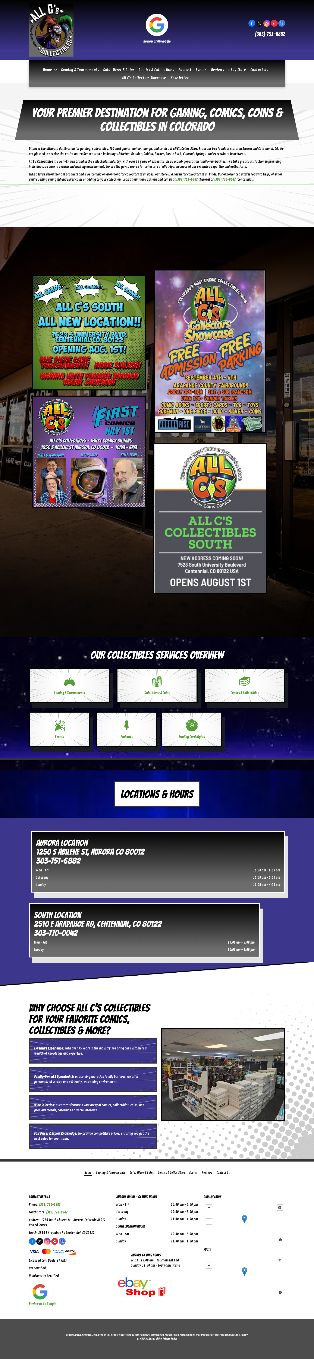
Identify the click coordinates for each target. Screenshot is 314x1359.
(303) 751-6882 (270, 34)
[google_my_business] (281, 24)
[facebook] (251, 24)
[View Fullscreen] (209, 1221)
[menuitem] (50, 70)
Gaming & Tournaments (69, 693)
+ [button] (209, 1207)
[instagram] (266, 24)
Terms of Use (155, 1338)
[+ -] (244, 1223)
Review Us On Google (157, 41)
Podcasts (126, 737)
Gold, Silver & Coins (157, 693)
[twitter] (259, 24)
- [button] (209, 1213)
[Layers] (280, 1207)
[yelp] (274, 24)
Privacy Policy (170, 1338)
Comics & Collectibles (244, 693)
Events (59, 737)
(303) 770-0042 (57, 1212)
